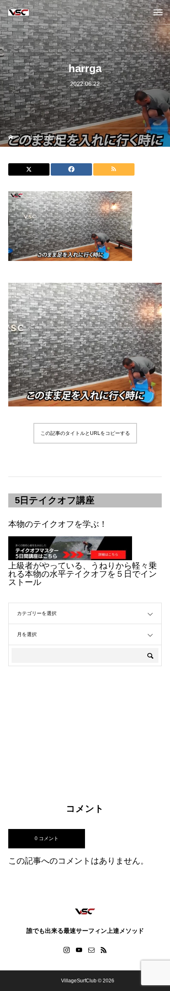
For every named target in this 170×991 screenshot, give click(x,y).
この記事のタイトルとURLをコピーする (85, 433)
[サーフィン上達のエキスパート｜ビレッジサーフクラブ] (18, 12)
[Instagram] (66, 950)
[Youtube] (79, 950)
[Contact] (91, 950)
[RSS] (103, 950)
